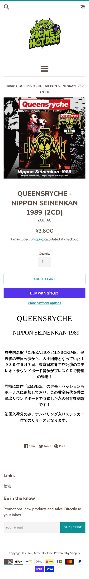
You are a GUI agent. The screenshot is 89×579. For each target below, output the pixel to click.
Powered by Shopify (67, 553)
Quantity (44, 253)
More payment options (44, 303)
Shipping (37, 239)
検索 (7, 486)
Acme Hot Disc (43, 553)
